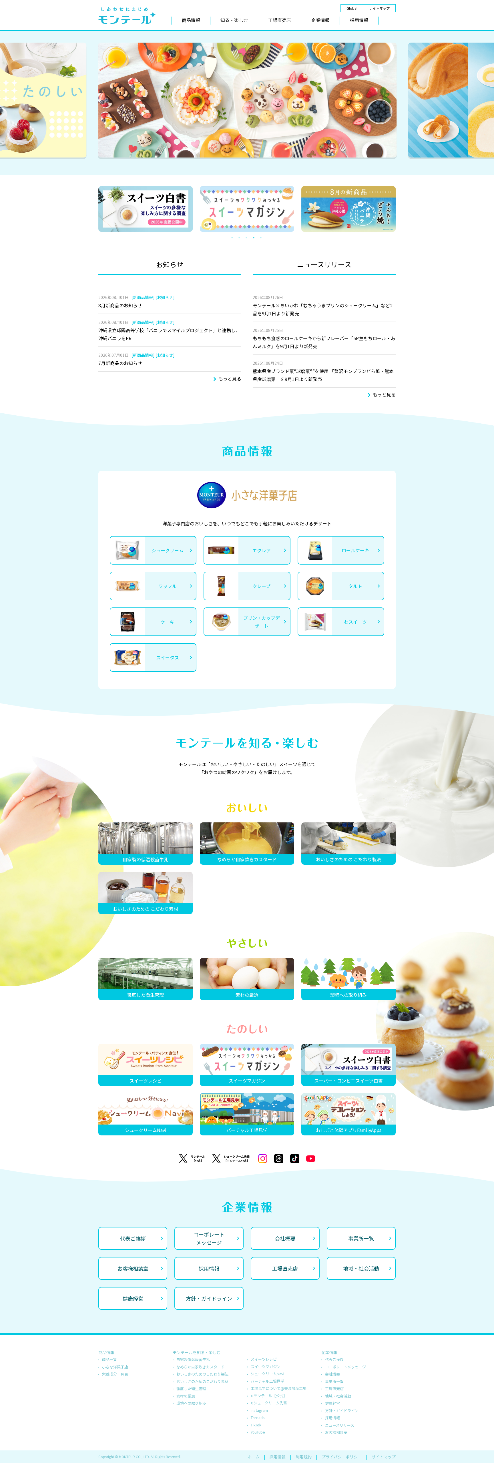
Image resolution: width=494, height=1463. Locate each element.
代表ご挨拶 (334, 1359)
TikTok (256, 1425)
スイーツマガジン (265, 1366)
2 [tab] (247, 166)
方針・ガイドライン (341, 1410)
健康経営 (332, 1403)
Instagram (259, 1410)
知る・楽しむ (234, 20)
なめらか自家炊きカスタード (200, 1367)
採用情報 (359, 20)
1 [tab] (239, 166)
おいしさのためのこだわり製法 (202, 1374)
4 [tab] (257, 237)
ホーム (254, 1457)
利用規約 (304, 1457)
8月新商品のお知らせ (120, 305)
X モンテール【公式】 (269, 1395)
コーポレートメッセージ (345, 1367)
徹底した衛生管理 (191, 1388)
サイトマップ (379, 8)
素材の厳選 (185, 1396)
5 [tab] (264, 237)
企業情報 (320, 20)
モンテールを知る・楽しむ (197, 1352)
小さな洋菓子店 (115, 1367)
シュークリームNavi (267, 1373)
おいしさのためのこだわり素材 (202, 1381)
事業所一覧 (334, 1381)
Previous (89, 209)
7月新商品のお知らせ (120, 363)
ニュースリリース (339, 1425)
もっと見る (229, 378)
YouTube (258, 1432)
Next (404, 209)
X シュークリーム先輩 (269, 1403)
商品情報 (191, 20)
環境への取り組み (191, 1403)
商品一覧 (109, 1359)
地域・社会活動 (338, 1396)
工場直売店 (279, 20)
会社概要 (332, 1374)
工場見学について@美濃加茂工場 (278, 1388)
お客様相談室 (336, 1432)
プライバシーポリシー (342, 1457)
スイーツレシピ (264, 1359)
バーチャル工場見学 (267, 1381)
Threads (258, 1417)
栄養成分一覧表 (115, 1374)
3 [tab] (256, 166)
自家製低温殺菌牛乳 (193, 1359)
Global (351, 8)
